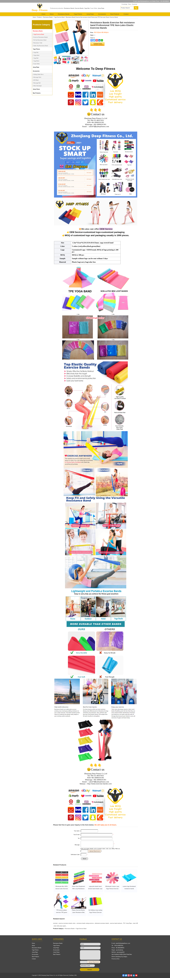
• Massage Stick (37, 77)
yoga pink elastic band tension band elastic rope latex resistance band (95, 889)
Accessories (102, 14)
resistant (55, 923)
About (51, 14)
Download (134, 4)
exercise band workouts (116, 923)
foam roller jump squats (60, 926)
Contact (126, 14)
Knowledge (124, 4)
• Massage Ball (36, 83)
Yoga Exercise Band (59, 17)
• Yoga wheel (36, 55)
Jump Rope (101, 8)
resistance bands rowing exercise (85, 923)
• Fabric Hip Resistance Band (40, 45)
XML (75, 975)
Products (39, 17)
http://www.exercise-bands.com (99, 784)
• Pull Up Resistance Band (39, 40)
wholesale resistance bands (102, 923)
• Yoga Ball (35, 58)
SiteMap (71, 975)
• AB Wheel (36, 80)
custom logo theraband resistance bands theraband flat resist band (129, 889)
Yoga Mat (87, 8)
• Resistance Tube (37, 43)
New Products (114, 14)
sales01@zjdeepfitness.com (144, 1)
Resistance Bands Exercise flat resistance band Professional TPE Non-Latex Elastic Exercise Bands (92, 17)
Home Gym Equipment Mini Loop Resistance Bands (78, 889)
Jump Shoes (56, 952)
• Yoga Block (36, 61)
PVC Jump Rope (127, 923)
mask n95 (135, 923)
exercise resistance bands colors (67, 923)
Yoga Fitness (78, 14)
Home (43, 14)
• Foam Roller (36, 63)
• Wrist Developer (37, 85)
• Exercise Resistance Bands (40, 37)
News (129, 4)
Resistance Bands (69, 8)
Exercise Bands (79, 8)
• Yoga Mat (35, 52)
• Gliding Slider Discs (38, 74)
